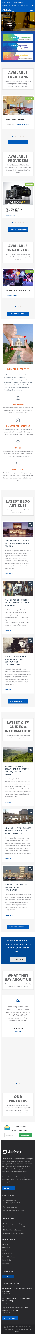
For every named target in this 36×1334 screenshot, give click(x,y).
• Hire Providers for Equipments (12, 1230)
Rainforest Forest (15, 119)
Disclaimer (5, 1263)
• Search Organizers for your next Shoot (15, 1227)
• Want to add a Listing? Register (13, 1233)
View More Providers (18, 229)
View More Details (23, 124)
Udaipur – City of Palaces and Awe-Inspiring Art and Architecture (18, 831)
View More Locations (18, 142)
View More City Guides (17, 927)
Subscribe (25, 1135)
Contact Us (6, 1248)
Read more (8, 574)
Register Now (18, 959)
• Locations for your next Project (13, 1224)
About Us (5, 1244)
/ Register (24, 6)
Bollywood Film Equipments (14, 210)
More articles (10, 1318)
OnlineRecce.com (25, 1327)
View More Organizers (17, 314)
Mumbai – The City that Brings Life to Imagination (17, 887)
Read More (8, 1188)
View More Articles (17, 701)
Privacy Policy (6, 1260)
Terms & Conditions (8, 1257)
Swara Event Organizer (18, 290)
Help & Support (7, 1254)
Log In (19, 6)
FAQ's (4, 1251)
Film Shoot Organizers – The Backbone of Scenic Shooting (17, 602)
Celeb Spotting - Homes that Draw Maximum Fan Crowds (17, 543)
